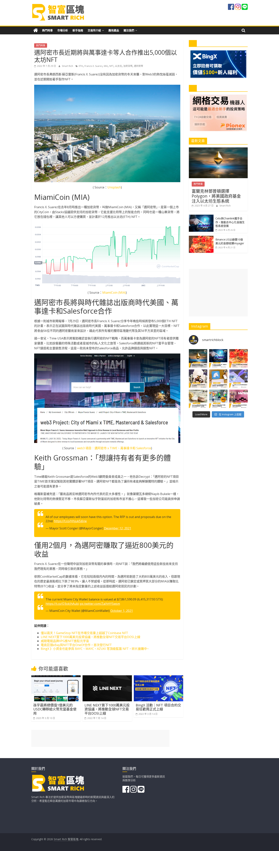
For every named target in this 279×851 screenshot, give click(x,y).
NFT (111, 66)
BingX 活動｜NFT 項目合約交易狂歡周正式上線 (158, 707)
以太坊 (118, 66)
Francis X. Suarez (93, 66)
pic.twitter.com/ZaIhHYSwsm (100, 604)
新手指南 (78, 30)
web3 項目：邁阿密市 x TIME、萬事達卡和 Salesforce (114, 448)
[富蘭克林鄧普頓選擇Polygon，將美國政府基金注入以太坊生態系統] (218, 149)
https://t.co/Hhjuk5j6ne (70, 521)
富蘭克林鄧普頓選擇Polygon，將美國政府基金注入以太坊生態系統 (216, 196)
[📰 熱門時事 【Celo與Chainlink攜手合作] (218, 358)
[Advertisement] (218, 292)
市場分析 (62, 30)
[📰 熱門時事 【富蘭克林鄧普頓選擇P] (198, 358)
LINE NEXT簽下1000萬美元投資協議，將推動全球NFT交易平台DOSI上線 (90, 637)
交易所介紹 (94, 30)
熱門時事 (47, 30)
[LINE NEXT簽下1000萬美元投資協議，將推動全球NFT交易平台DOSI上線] (107, 677)
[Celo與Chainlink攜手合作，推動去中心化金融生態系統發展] (201, 216)
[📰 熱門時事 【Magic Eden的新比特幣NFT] (218, 399)
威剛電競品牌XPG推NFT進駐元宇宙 (65, 641)
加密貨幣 (127, 66)
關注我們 (129, 30)
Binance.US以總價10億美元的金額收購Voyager (229, 241)
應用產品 (113, 30)
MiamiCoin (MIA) (114, 292)
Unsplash (114, 187)
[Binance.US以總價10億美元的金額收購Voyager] (201, 238)
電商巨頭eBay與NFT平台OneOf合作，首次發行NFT (76, 645)
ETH (81, 66)
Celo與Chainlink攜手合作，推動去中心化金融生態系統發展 (230, 222)
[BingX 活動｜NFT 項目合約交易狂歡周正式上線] (158, 677)
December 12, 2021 (117, 528)
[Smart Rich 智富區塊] (35, 30)
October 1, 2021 (121, 611)
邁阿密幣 (138, 66)
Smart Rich (68, 66)
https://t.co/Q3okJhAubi (62, 604)
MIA (106, 66)
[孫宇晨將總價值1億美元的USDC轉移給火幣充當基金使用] (56, 677)
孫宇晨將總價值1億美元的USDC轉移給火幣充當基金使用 (54, 709)
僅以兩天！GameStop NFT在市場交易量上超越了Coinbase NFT (84, 633)
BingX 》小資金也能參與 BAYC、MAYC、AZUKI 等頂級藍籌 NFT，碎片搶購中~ (95, 649)
